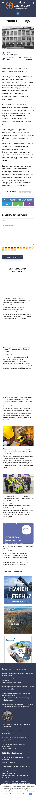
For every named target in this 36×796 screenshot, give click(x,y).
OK (30, 793)
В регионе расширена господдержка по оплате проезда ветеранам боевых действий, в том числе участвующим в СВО (18, 398)
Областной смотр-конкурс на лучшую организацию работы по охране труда (17, 447)
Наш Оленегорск (22, 4)
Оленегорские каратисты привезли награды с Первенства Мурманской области (16, 347)
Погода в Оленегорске (13, 569)
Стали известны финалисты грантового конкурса (18, 544)
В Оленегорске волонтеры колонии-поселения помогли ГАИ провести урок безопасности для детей (18, 496)
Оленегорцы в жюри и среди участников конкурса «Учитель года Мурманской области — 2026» (16, 298)
